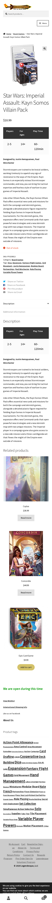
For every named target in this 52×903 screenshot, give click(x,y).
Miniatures (15, 786)
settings (30, 893)
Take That (25, 814)
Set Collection (27, 803)
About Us (22, 847)
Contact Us (28, 855)
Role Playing (35, 269)
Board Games (19, 34)
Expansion (17, 263)
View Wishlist (9, 701)
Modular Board (37, 266)
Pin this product (15, 288)
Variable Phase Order (10, 820)
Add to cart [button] (26, 667)
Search (26, 898)
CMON (17, 757)
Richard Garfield (36, 795)
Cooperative (29, 756)
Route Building (35, 799)
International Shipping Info (15, 707)
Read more (26, 517)
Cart (23, 844)
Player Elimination (31, 791)
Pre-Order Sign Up (24, 858)
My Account (14, 844)
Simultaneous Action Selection (18, 809)
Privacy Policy (32, 851)
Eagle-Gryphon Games (30, 763)
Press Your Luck (22, 795)
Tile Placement (38, 813)
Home (8, 34)
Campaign (35, 751)
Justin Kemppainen (21, 266)
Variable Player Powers (13, 272)
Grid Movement (22, 775)
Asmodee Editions (18, 751)
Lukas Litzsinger (32, 782)
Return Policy (13, 855)
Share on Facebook (16, 285)
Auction (27, 751)
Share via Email (15, 292)
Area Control (20, 746)
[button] (44, 48)
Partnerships (8, 269)
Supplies (16, 813)
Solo (38, 808)
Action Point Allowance (18, 742)
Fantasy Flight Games (31, 263)
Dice (10, 263)
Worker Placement (33, 825)
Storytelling (7, 814)
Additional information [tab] (14, 311)
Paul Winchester (22, 269)
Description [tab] (8, 303)
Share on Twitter (16, 281)
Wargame (19, 826)
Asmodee (7, 751)
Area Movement (34, 746)
